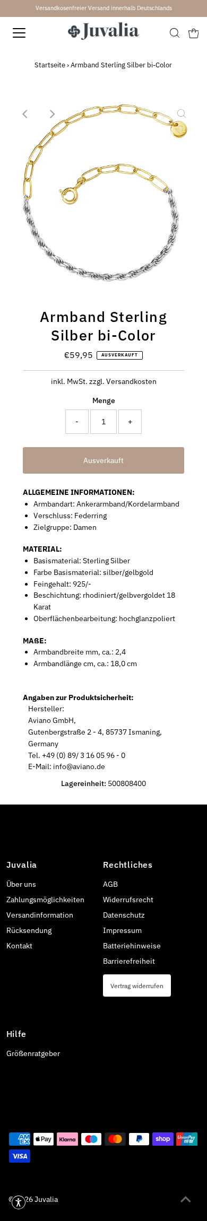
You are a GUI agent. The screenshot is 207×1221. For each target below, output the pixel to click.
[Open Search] (175, 33)
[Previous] (25, 114)
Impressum (122, 930)
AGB (110, 884)
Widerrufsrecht (128, 899)
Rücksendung (28, 930)
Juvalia (46, 1199)
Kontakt (19, 945)
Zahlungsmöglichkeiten (45, 899)
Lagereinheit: (83, 783)
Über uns (21, 884)
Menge (103, 400)
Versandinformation (39, 915)
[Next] (51, 114)
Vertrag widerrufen (136, 985)
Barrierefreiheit (129, 961)
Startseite (49, 64)
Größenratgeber (33, 1053)
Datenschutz (124, 915)
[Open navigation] (28, 33)
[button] (19, 1202)
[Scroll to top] (185, 1199)
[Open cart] (193, 33)
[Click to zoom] (181, 114)
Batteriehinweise (132, 945)
